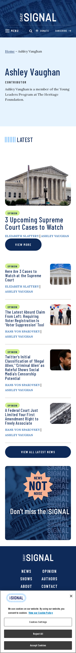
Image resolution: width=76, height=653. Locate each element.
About (26, 586)
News (26, 571)
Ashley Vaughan (55, 236)
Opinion (49, 571)
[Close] (71, 596)
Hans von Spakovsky (22, 331)
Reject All (38, 633)
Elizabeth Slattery (22, 236)
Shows (26, 578)
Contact (50, 586)
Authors (50, 578)
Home (10, 51)
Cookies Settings (38, 621)
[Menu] (12, 30)
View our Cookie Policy (41, 612)
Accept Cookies (38, 645)
